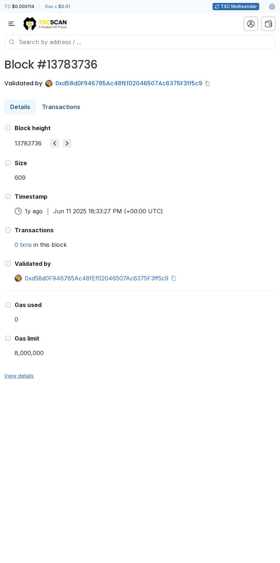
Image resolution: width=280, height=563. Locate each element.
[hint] (8, 128)
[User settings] (272, 6)
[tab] (20, 107)
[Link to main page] (45, 23)
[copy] (209, 83)
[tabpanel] (140, 251)
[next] (67, 143)
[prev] (54, 143)
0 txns (23, 244)
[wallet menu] (268, 23)
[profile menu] (251, 23)
